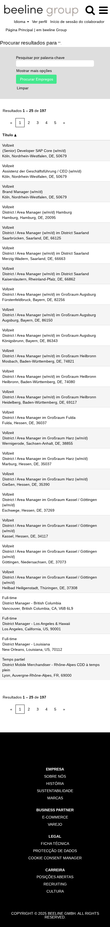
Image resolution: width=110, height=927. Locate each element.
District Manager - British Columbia (31, 603)
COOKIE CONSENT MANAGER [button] (55, 858)
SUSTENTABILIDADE (55, 791)
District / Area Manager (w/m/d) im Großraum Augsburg (49, 294)
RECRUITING (55, 884)
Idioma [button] (20, 21)
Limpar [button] (23, 88)
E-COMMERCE (55, 817)
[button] (103, 10)
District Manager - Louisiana (26, 644)
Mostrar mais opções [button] (34, 71)
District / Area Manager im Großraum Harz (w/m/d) (45, 438)
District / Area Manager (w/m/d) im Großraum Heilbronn (49, 356)
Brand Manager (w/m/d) (22, 192)
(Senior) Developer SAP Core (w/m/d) (34, 151)
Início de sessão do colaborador (77, 21)
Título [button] (8, 135)
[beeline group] (39, 10)
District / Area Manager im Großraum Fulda (39, 417)
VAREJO (55, 824)
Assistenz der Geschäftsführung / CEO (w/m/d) (41, 171)
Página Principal (19, 30)
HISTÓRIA (55, 783)
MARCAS (55, 798)
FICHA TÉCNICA (55, 843)
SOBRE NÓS (55, 776)
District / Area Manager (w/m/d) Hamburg (37, 212)
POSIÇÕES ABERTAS (55, 877)
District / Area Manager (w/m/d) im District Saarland (45, 233)
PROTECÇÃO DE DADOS (55, 851)
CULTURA (55, 891)
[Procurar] (90, 10)
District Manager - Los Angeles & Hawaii (36, 623)
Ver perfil (39, 21)
